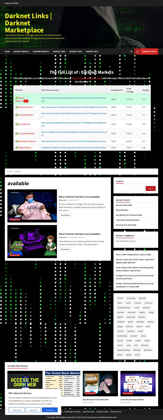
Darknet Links (59, 51)
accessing (131, 298)
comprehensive (124, 307)
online (129, 340)
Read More (65, 215)
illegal (120, 326)
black (119, 303)
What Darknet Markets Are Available (32, 205)
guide (130, 321)
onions (120, 340)
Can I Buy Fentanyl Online (127, 220)
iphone (139, 326)
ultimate (144, 345)
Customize (16, 410)
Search (119, 181)
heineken (140, 321)
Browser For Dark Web (126, 225)
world (137, 354)
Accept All (50, 410)
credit (136, 307)
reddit (138, 340)
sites (129, 345)
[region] (33, 402)
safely (147, 340)
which (128, 354)
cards (128, 303)
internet (129, 326)
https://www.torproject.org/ (86, 78)
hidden (151, 321)
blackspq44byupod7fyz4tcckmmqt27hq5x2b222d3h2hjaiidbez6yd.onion (73, 141)
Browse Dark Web (124, 205)
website (136, 350)
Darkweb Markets (41, 51)
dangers (146, 307)
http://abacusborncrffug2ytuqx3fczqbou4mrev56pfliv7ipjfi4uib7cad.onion (74, 107)
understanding (123, 350)
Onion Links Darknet (85, 417)
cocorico (148, 303)
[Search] (131, 51)
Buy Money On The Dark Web (129, 215)
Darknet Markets (21, 51)
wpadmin (64, 200)
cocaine (137, 303)
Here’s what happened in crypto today (133, 254)
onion (143, 336)
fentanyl (120, 321)
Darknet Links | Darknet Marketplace (28, 22)
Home (7, 51)
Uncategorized (14, 219)
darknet (120, 312)
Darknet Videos (149, 51)
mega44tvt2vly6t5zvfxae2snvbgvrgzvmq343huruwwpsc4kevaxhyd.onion (73, 147)
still (135, 345)
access (120, 298)
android (142, 298)
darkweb (132, 312)
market (120, 331)
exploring (131, 317)
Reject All (33, 410)
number (134, 336)
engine (120, 317)
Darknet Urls (92, 51)
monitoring (122, 336)
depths (142, 312)
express (141, 317)
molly (140, 331)
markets (130, 331)
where (120, 354)
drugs (151, 312)
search (120, 345)
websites (148, 350)
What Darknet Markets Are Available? (32, 241)
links (148, 326)
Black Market (122, 210)
